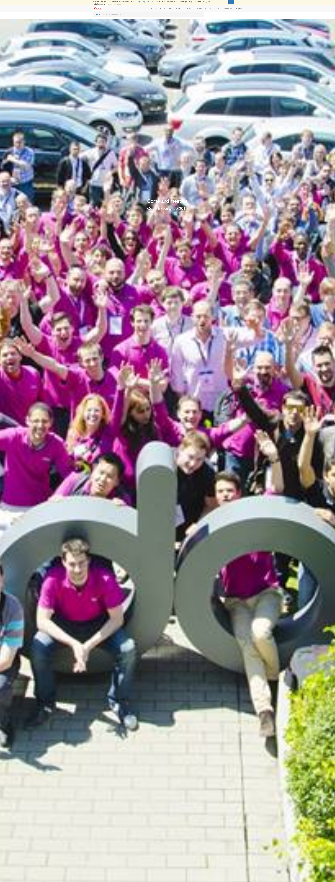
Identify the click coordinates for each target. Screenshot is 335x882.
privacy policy (144, 1)
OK (231, 2)
